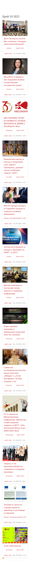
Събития (8, 48)
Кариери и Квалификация (11, 218)
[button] (26, 3)
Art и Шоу (9, 177)
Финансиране (9, 435)
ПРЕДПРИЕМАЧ (5, 4)
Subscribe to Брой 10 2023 (3, 558)
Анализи (8, 89)
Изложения (9, 130)
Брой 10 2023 (20, 48)
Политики (9, 385)
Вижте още (8, 53)
